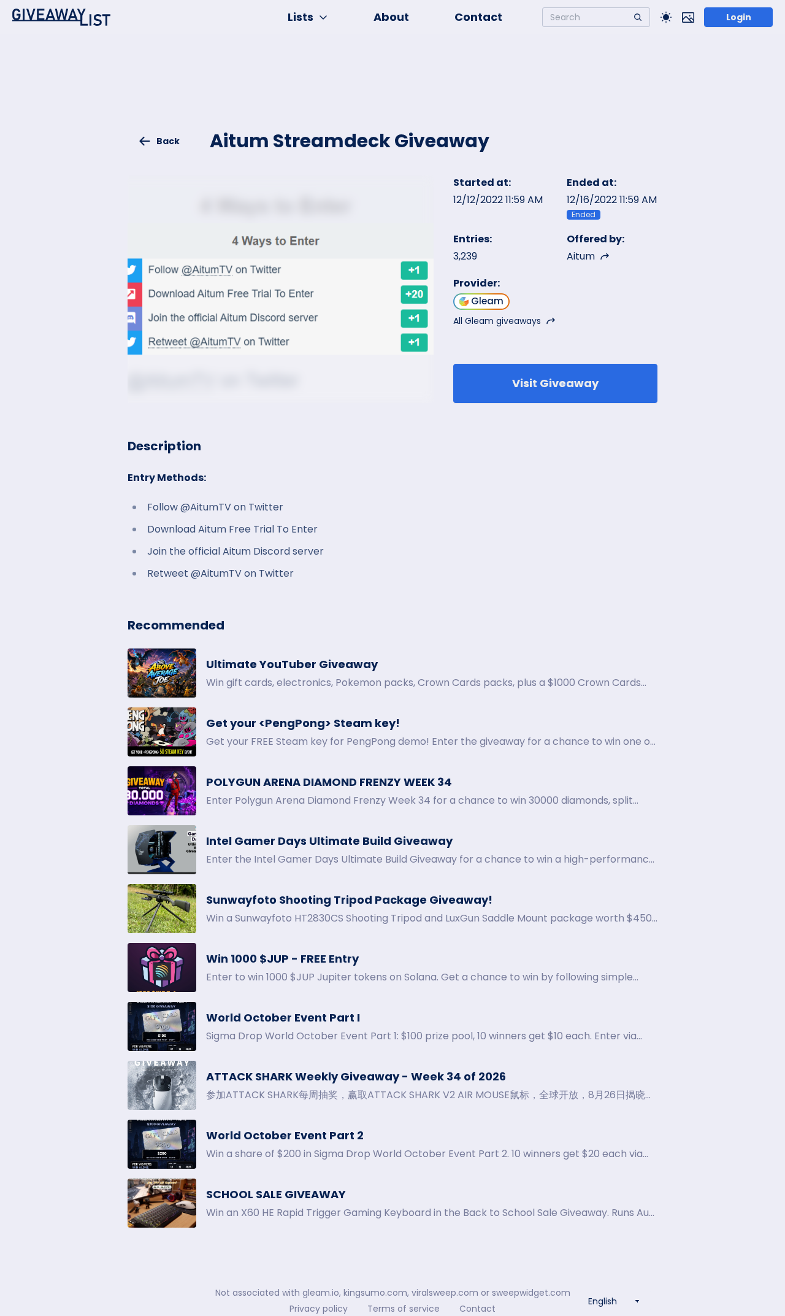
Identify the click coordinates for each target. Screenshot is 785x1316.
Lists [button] (300, 17)
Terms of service (403, 1309)
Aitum (581, 256)
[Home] (61, 17)
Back (168, 141)
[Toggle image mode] (688, 17)
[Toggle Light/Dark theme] (666, 17)
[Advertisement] (392, 89)
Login (738, 17)
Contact (478, 17)
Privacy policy (318, 1309)
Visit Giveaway (555, 383)
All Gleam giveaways (497, 321)
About (391, 17)
